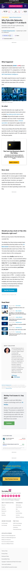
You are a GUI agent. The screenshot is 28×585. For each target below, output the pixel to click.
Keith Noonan (19, 322)
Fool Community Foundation (8, 541)
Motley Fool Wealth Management (9, 537)
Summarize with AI (8, 38)
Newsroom (4, 511)
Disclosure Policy (5, 556)
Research (4, 509)
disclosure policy (9, 388)
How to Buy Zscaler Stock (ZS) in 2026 (17, 329)
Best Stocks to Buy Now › (15, 6)
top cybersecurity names (13, 114)
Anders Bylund (19, 317)
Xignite (12, 499)
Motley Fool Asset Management (8, 535)
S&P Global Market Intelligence (10, 74)
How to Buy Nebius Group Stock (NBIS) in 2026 (17, 325)
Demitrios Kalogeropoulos (6, 385)
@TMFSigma (16, 377)
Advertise (4, 515)
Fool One (18, 515)
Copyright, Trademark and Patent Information (11, 561)
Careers (3, 507)
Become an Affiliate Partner (8, 543)
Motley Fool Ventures (6, 539)
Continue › (9, 423)
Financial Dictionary (17, 529)
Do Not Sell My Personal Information (9, 567)
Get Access (5, 445)
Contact (3, 513)
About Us (4, 505)
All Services (18, 505)
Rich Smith (18, 305)
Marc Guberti (18, 310)
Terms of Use (4, 550)
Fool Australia (4, 523)
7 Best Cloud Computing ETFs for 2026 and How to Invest (17, 334)
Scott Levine (18, 332)
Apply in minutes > (14, 162)
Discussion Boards (17, 525)
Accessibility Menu (14, 0)
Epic (17, 509)
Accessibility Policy (6, 559)
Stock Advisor (19, 507)
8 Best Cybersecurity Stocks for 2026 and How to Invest (17, 320)
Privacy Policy (4, 553)
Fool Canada (4, 525)
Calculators (15, 527)
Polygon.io (17, 499)
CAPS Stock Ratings (17, 523)
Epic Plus (18, 511)
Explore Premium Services (15, 17)
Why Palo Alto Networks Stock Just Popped (16, 308)
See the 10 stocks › (9, 290)
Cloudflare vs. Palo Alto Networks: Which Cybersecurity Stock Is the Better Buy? (17, 314)
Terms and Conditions (6, 564)
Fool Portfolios (19, 513)
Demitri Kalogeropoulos (9, 30)
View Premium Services (11, 479)
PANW (15, 65)
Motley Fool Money (20, 517)
